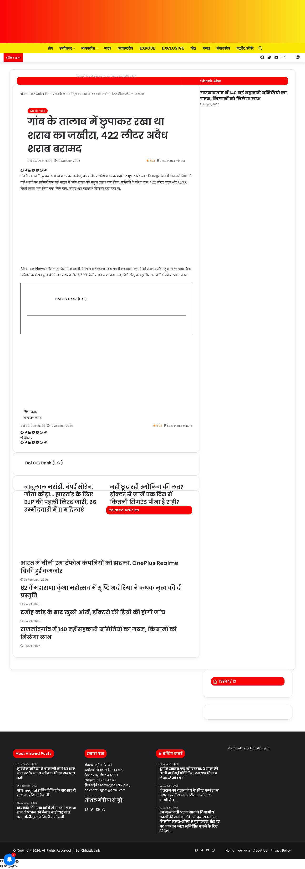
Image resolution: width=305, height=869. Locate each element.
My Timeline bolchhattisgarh (248, 748)
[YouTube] (99, 809)
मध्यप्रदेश (88, 48)
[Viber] (16, 866)
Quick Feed (37, 110)
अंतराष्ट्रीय (125, 48)
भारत (107, 48)
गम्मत (206, 48)
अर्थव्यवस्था (244, 850)
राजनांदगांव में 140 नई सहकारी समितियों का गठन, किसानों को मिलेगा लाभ (243, 96)
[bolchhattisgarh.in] (152, 19)
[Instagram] (104, 809)
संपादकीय (223, 48)
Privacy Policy (281, 850)
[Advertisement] (106, 231)
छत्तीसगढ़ (66, 48)
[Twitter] (93, 809)
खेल (193, 48)
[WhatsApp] (9, 866)
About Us (260, 850)
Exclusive (173, 48)
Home (229, 850)
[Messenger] (17, 861)
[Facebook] (87, 809)
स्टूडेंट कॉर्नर (245, 48)
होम (50, 48)
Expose (147, 48)
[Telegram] (13, 866)
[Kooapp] (290, 57)
